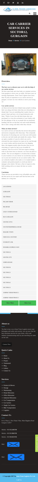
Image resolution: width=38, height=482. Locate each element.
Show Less (27, 303)
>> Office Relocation (8, 395)
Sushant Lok (8, 242)
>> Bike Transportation (9, 408)
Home (10, 40)
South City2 (7, 222)
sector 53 (7, 287)
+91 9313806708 (12, 433)
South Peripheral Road (12, 227)
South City (7, 257)
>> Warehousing (6, 390)
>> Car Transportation (8, 400)
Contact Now (7, 344)
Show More (10, 303)
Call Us (19, 480)
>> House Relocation (8, 393)
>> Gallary (5, 368)
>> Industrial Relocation (9, 398)
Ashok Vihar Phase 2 (11, 292)
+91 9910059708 (12, 437)
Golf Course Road (10, 212)
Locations (7, 186)
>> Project (5, 361)
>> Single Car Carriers (8, 405)
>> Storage (5, 388)
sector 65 (7, 196)
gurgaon (6, 191)
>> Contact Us (6, 371)
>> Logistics (5, 410)
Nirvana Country (10, 237)
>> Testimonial (6, 363)
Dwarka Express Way (11, 247)
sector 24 (7, 277)
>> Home (4, 356)
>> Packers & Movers (8, 385)
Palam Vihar (8, 201)
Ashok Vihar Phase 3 (11, 297)
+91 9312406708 (12, 429)
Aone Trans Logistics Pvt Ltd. (25, 476)
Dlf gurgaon (8, 217)
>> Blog (4, 366)
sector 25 (7, 272)
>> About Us (5, 358)
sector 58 (7, 267)
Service (17, 40)
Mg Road (6, 207)
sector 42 (7, 282)
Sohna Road (7, 262)
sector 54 (7, 252)
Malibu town (8, 232)
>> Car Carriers (6, 403)
